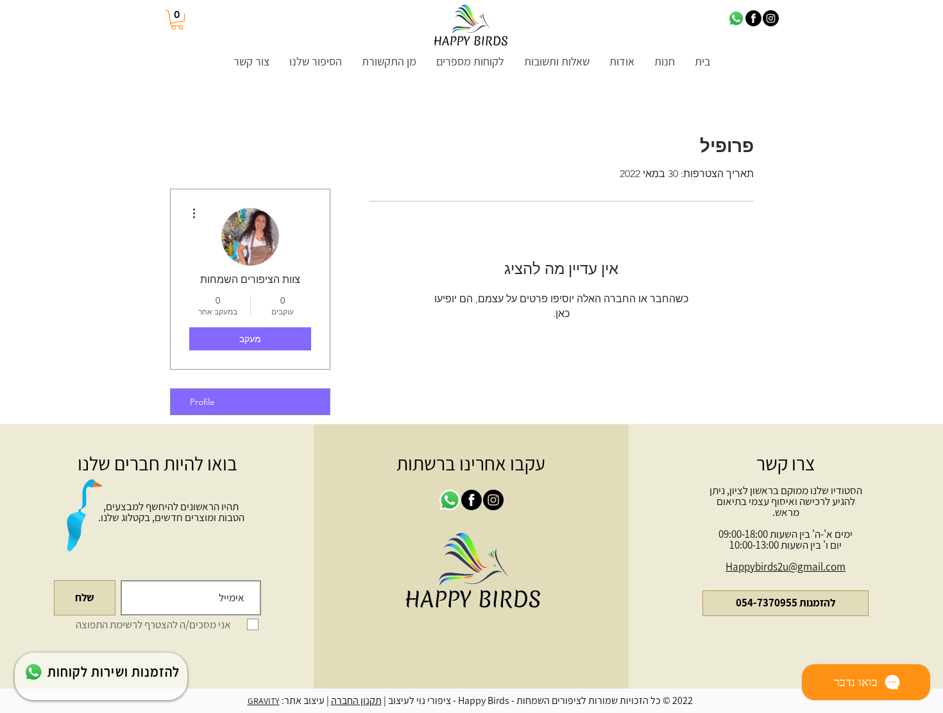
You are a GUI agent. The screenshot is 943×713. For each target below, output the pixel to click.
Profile (202, 402)
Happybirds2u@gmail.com (785, 567)
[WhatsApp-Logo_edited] (33, 672)
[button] (177, 20)
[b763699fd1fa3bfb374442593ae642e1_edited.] (753, 18)
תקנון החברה (356, 700)
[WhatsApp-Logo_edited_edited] (736, 18)
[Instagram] (771, 18)
